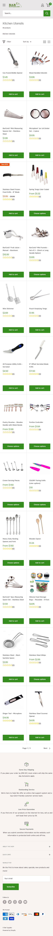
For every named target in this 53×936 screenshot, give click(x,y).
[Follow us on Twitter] (10, 902)
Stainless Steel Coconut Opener (38, 715)
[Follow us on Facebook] (5, 902)
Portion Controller (36, 422)
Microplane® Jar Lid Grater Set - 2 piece (39, 129)
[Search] (46, 13)
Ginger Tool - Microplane (12, 713)
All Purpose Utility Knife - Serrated (13, 365)
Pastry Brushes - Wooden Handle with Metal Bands (13, 423)
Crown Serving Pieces (11, 480)
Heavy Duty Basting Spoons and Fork (10, 540)
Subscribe (11, 886)
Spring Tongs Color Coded (39, 189)
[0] (48, 5)
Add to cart (13, 94)
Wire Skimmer (8, 308)
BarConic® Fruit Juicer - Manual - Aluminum (12, 249)
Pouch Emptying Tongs (38, 308)
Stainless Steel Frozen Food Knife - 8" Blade (11, 190)
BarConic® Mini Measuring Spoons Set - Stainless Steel (12, 131)
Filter (9, 41)
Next (45, 748)
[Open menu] (4, 5)
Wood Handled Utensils (38, 73)
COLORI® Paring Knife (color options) (37, 482)
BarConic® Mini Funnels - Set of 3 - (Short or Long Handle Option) (38, 250)
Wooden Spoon (35, 539)
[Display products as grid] (44, 42)
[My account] (42, 5)
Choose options (40, 213)
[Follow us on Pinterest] (20, 902)
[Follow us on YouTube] (25, 902)
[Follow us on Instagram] (15, 902)
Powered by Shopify (9, 930)
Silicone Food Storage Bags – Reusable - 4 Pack (39, 598)
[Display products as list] (49, 42)
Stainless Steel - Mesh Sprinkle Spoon (11, 656)
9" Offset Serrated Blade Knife (38, 365)
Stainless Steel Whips (37, 655)
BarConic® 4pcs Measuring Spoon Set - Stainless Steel (13, 598)
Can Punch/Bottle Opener (12, 73)
